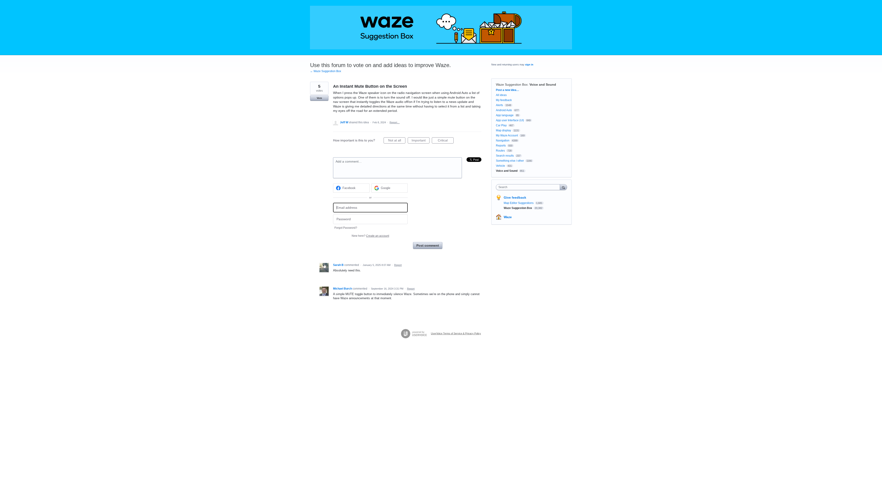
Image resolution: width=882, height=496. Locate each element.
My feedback (504, 100)
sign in (529, 64)
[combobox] (529, 187)
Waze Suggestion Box (512, 84)
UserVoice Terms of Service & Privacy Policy (456, 333)
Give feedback (515, 197)
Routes (500, 150)
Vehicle (500, 165)
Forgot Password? (345, 227)
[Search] (563, 187)
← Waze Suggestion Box (325, 71)
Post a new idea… (507, 90)
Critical (446, 141)
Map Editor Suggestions (519, 203)
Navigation (502, 140)
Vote (319, 98)
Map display (503, 130)
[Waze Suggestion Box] (441, 27)
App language (505, 115)
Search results (505, 155)
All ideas (501, 95)
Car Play (501, 125)
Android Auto (504, 110)
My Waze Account (507, 135)
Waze (508, 217)
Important (421, 141)
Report (398, 265)
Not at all (396, 141)
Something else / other (510, 160)
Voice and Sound (542, 84)
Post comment (427, 245)
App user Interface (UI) (510, 120)
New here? (370, 235)
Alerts (499, 105)
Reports (501, 145)
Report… (395, 122)
